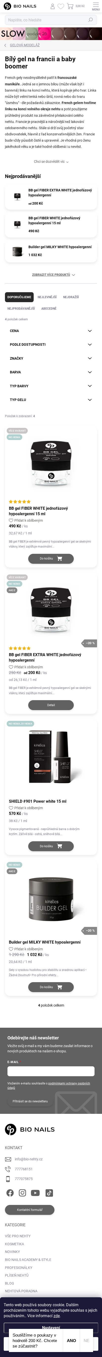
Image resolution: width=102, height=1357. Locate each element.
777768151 (24, 1169)
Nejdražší (71, 297)
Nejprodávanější (21, 308)
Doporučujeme (19, 297)
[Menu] (96, 6)
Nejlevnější (47, 297)
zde (56, 1315)
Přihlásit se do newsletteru (30, 1101)
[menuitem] (17, 1236)
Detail (51, 705)
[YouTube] (35, 1192)
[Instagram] (21, 1192)
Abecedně (48, 308)
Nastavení (51, 1327)
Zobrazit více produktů (51, 275)
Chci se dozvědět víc (49, 162)
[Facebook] (9, 1192)
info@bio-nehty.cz (29, 1159)
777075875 (24, 1179)
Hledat (90, 20)
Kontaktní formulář (30, 1210)
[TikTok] (48, 1192)
